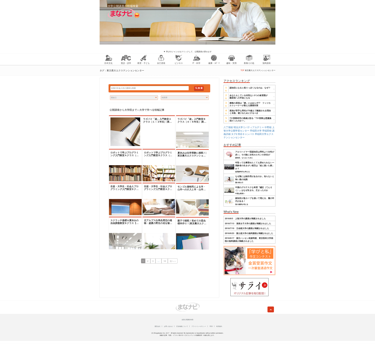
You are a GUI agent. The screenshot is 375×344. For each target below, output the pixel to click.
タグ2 (234, 134)
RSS (211, 326)
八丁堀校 (228, 127)
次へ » (173, 261)
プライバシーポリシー (198, 326)
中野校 (268, 127)
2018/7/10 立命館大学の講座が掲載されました (247, 228)
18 (164, 261)
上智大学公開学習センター (249, 129)
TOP (242, 70)
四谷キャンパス (246, 134)
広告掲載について (182, 326)
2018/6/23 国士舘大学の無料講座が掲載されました (249, 233)
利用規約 (219, 326)
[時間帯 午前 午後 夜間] (184, 97)
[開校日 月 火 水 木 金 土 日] (134, 97)
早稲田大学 (256, 130)
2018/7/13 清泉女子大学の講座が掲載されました (248, 223)
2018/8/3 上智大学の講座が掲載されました (245, 218)
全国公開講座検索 (187, 320)
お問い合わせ (168, 326)
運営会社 (157, 326)
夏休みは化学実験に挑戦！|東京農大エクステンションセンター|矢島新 (192, 155)
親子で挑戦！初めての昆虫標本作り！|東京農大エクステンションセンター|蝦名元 (192, 223)
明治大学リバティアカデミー (248, 127)
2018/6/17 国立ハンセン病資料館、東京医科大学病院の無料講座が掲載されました (249, 239)
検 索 (200, 88)
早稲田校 (267, 130)
